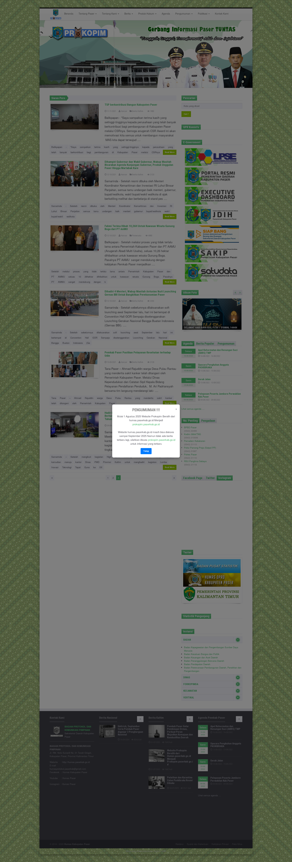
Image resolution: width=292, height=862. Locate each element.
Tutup (146, 451)
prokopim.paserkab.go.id (146, 424)
